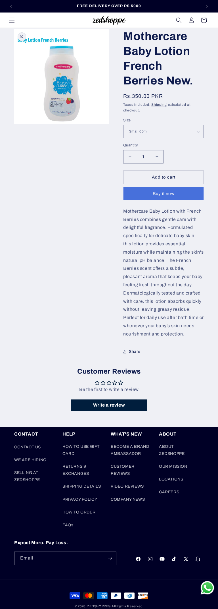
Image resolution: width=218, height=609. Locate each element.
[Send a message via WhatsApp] (207, 588)
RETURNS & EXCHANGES (75, 470)
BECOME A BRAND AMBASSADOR (130, 450)
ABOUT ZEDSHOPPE (172, 450)
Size (127, 120)
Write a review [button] (109, 405)
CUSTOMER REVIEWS (123, 470)
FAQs (67, 525)
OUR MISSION (173, 466)
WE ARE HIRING (30, 460)
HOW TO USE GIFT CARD (81, 450)
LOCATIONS (171, 479)
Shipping (159, 105)
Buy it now (164, 193)
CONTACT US (27, 447)
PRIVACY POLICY (79, 499)
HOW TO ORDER (78, 512)
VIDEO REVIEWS (127, 486)
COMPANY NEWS (128, 499)
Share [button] (135, 351)
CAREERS (169, 492)
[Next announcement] (207, 6)
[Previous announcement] (11, 6)
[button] (12, 20)
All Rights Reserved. (127, 606)
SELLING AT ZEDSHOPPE (27, 476)
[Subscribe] (110, 558)
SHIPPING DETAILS (81, 486)
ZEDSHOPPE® (98, 606)
